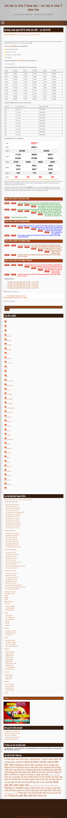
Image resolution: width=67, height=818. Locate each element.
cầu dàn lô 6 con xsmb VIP (12, 533)
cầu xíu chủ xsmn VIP (11, 573)
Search (7, 309)
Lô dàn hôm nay (36, 788)
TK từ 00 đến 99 (7, 453)
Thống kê (6, 376)
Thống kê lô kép (9, 657)
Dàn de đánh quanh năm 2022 (31, 779)
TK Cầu (6, 637)
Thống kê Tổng (9, 665)
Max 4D (7, 623)
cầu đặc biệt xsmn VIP (11, 579)
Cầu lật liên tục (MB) (8, 399)
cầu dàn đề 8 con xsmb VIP (12, 520)
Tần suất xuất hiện (8, 448)
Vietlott (6, 613)
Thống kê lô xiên (7, 421)
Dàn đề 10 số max (40, 782)
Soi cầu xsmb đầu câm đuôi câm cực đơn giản (15, 296)
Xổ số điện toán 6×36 (10, 631)
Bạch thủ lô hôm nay (28, 765)
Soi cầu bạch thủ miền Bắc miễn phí (43, 790)
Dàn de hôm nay (54, 777)
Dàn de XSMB (10, 779)
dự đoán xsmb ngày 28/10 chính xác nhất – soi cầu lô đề (23, 282)
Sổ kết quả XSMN (9, 608)
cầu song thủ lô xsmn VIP (11, 589)
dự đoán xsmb (53, 785)
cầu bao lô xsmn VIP (10, 575)
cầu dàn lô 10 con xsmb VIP (12, 525)
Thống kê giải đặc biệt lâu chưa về (27, 795)
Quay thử (6, 681)
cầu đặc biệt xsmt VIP (11, 556)
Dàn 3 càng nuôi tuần (39, 774)
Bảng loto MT (8, 678)
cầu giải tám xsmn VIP (11, 581)
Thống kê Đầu (7, 430)
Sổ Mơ (6, 693)
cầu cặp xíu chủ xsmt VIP (12, 554)
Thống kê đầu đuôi (8, 412)
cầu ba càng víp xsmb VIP (12, 504)
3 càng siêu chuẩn (12, 762)
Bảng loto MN (8, 676)
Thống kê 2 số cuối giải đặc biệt (32, 793)
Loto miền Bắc (7, 457)
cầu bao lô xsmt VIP (10, 552)
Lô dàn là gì (49, 788)
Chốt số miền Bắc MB (10, 46)
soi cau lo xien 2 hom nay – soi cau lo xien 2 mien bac (33, 7)
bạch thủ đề (22, 770)
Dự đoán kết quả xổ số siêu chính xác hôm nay (39, 785)
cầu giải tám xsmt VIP (11, 558)
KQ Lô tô (6, 672)
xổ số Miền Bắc (21, 60)
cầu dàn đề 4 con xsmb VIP (12, 516)
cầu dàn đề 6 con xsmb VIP (12, 518)
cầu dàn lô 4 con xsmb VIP (12, 527)
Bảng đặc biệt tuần (17, 772)
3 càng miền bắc (54, 759)
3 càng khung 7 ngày (37, 759)
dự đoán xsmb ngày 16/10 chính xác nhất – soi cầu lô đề (23, 284)
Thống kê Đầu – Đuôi (8, 439)
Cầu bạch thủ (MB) (8, 394)
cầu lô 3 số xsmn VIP (10, 583)
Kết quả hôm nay (8, 601)
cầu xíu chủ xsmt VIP (10, 564)
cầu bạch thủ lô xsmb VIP (11, 510)
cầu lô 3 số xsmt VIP (10, 560)
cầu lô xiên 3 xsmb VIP (11, 539)
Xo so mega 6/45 (7, 358)
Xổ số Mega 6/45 (9, 617)
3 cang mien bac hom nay (16, 759)
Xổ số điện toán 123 (8, 385)
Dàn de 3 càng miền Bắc (54, 774)
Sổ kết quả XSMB (7, 340)
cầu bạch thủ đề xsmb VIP (12, 506)
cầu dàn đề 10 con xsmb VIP (12, 522)
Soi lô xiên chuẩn (13, 793)
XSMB (5, 322)
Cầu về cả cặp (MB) (8, 403)
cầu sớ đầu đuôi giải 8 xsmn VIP (13, 585)
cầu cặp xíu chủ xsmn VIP (12, 577)
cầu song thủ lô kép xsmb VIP (13, 547)
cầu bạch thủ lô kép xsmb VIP (13, 508)
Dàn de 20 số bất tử (26, 777)
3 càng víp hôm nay (32, 761)
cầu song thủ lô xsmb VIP (11, 545)
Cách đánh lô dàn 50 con (37, 772)
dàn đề (29, 782)
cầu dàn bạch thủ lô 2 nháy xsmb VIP (14, 512)
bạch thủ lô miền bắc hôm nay (33, 767)
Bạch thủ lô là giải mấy (49, 765)
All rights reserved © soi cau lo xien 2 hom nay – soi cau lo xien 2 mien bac (33, 816)
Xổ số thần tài (8, 634)
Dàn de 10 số (10, 777)
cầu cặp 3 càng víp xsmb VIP (12, 514)
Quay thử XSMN (7, 475)
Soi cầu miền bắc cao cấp (11, 501)
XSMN (6, 597)
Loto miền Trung (7, 466)
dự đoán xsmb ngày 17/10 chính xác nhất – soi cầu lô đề (23, 286)
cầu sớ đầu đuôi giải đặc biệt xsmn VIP (15, 587)
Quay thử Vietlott (7, 484)
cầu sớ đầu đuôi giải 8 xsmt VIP (13, 562)
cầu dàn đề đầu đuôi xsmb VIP (13, 524)
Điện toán (6, 628)
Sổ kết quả (7, 603)
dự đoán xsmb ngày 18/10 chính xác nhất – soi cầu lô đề (23, 288)
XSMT (5, 331)
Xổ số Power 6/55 (9, 619)
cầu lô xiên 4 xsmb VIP (11, 541)
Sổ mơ (5, 489)
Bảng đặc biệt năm (36, 770)
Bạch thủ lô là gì (11, 767)
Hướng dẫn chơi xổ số (10, 591)
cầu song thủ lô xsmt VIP (11, 568)
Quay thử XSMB (7, 471)
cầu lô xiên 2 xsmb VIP (11, 537)
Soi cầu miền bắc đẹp (9, 530)
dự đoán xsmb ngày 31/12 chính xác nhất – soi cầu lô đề (15, 297)
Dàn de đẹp (50, 779)
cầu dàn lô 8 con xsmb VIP (12, 535)
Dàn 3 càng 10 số (21, 774)
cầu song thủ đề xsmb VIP (12, 543)
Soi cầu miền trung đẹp (10, 549)
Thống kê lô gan (7, 417)
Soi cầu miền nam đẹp (10, 570)
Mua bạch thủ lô (19, 790)
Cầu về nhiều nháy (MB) (11, 646)
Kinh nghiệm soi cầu (9, 593)
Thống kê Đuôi (7, 435)
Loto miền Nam (7, 462)
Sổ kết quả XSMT (7, 349)
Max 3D (5, 367)
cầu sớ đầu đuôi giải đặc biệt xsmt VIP (15, 566)
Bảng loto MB (8, 675)
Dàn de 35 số (41, 777)
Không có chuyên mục (16, 787)
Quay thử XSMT (7, 480)
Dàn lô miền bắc (18, 782)
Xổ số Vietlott (8, 615)
